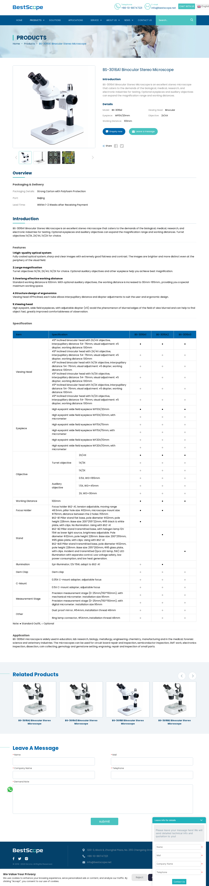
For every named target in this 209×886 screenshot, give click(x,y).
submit (104, 821)
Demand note (21, 781)
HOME (19, 20)
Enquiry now (116, 131)
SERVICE (95, 20)
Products (29, 43)
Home (16, 43)
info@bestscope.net (163, 8)
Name (17, 754)
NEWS (127, 20)
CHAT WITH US (186, 6)
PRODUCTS (35, 20)
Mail (114, 754)
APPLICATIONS (75, 20)
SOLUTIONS (55, 20)
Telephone (118, 768)
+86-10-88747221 (131, 8)
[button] (16, 157)
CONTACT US (145, 20)
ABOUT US (111, 20)
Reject (139, 877)
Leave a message (145, 131)
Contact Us (179, 881)
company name (23, 768)
